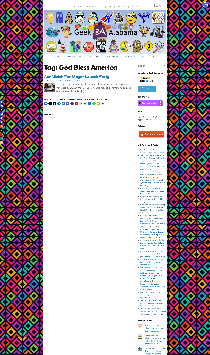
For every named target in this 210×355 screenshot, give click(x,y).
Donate (148, 89)
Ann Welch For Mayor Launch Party (76, 76)
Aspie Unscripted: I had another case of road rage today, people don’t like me (152, 191)
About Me (94, 56)
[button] (1, 101)
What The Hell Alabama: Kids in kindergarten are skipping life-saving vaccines (152, 199)
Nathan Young (55, 81)
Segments (130, 56)
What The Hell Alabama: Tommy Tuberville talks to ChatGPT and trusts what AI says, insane (153, 226)
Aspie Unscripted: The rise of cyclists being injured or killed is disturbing (152, 183)
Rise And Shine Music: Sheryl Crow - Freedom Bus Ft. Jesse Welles (154, 328)
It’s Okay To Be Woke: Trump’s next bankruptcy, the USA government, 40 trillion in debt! (152, 254)
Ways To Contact (150, 56)
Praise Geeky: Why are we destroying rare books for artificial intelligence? (150, 295)
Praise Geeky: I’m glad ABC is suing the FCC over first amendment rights (151, 278)
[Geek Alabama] (105, 32)
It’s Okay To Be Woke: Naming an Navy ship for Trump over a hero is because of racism (152, 234)
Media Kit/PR (112, 56)
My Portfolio (75, 56)
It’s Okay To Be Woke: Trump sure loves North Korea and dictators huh (151, 262)
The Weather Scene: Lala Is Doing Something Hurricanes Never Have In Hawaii (151, 303)
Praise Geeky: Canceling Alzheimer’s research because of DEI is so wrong (152, 286)
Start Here (56, 56)
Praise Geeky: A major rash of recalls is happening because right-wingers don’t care (151, 270)
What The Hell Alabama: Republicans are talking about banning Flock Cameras (151, 218)
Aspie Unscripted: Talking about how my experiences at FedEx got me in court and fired (152, 174)
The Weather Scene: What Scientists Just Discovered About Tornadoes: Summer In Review (153, 311)
